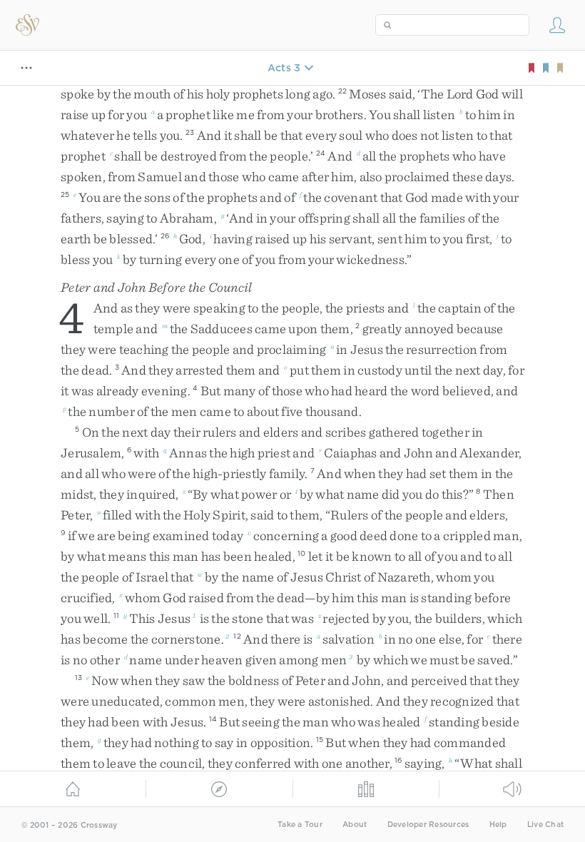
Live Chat (545, 824)
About (354, 824)
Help (498, 824)
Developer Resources (428, 824)
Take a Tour (300, 824)
